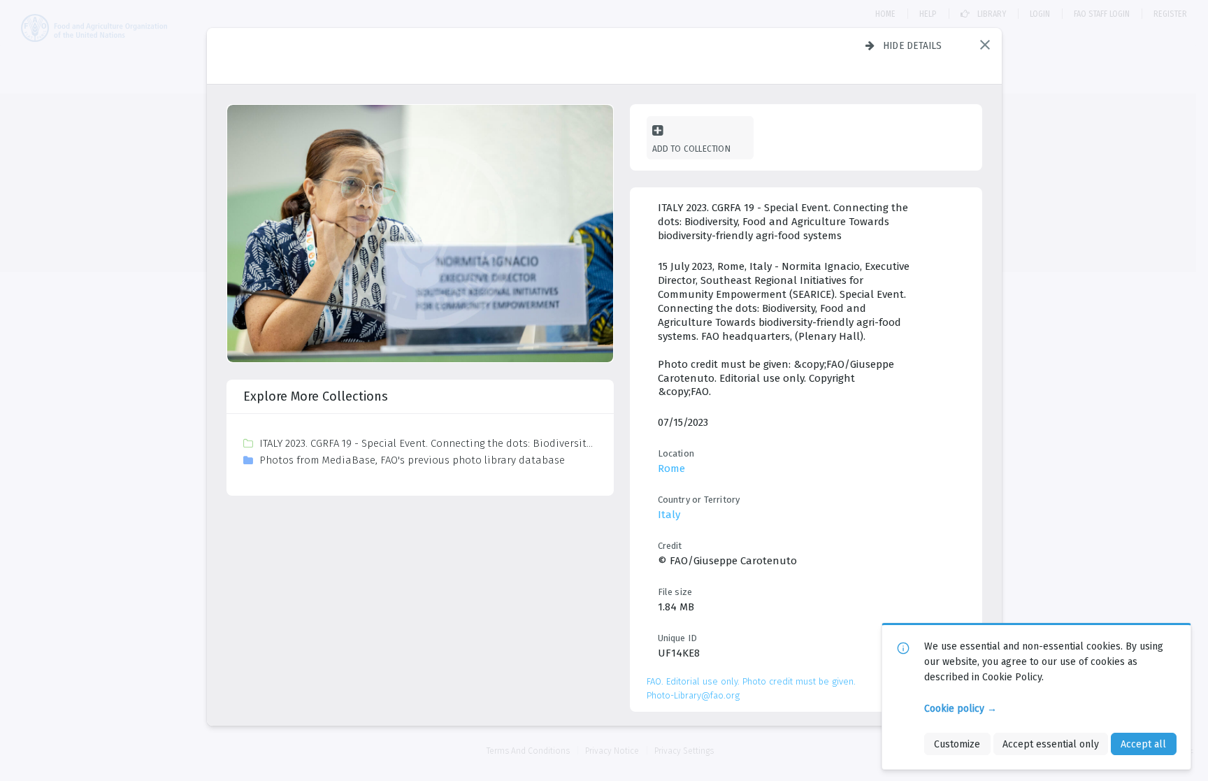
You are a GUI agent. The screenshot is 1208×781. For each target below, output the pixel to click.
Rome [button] (671, 468)
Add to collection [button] (691, 148)
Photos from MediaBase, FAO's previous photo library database (412, 460)
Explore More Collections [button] (315, 396)
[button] (985, 44)
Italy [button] (669, 514)
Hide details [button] (912, 45)
